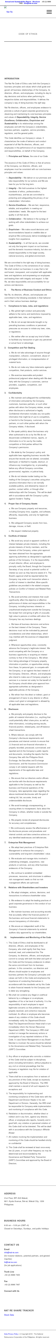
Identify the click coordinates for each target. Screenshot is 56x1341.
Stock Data (9, 1314)
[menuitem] (48, 12)
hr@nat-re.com (10, 1262)
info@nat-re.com (30, 3)
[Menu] (48, 12)
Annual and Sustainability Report (18, 1)
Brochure (36, 1)
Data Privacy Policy (11, 1334)
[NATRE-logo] (23, 12)
